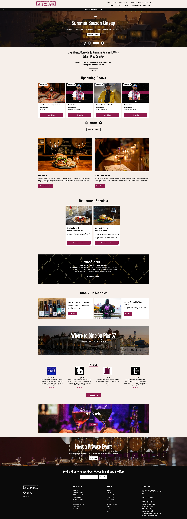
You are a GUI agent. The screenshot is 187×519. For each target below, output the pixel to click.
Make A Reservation (46, 186)
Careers (109, 511)
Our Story (126, 2)
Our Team (109, 492)
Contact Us (75, 508)
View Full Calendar (93, 34)
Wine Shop (109, 2)
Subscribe (103, 477)
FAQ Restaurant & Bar (78, 494)
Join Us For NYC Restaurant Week (93, 9)
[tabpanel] (93, 29)
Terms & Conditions (78, 499)
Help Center (75, 490)
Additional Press (94, 395)
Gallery (109, 508)
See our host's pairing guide (74, 308)
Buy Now (127, 314)
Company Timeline (112, 504)
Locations (132, 2)
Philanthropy (110, 497)
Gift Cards (115, 2)
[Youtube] (31, 492)
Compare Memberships (93, 276)
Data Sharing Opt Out (78, 504)
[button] (112, 5)
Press (108, 506)
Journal (120, 2)
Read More (51, 387)
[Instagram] (28, 492)
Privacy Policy (76, 501)
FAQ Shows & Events (78, 492)
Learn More (99, 186)
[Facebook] (24, 492)
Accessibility (76, 506)
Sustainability (110, 494)
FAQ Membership (77, 497)
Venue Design (110, 499)
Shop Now (72, 313)
